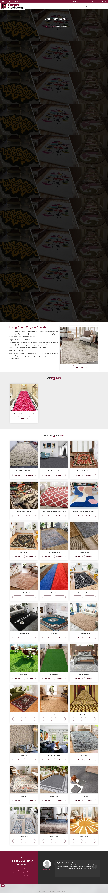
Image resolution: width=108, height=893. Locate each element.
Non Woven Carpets (54, 593)
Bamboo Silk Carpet (54, 552)
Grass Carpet (24, 674)
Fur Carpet (84, 755)
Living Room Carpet (84, 633)
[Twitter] (100, 1)
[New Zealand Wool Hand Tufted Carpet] (54, 495)
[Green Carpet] (54, 658)
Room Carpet (24, 714)
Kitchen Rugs (24, 836)
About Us (70, 6)
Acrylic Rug (54, 633)
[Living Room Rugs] (79, 345)
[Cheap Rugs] (54, 820)
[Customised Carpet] (84, 576)
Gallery (95, 6)
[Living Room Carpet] (84, 617)
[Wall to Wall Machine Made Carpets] (54, 454)
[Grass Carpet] (24, 658)
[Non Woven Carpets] (54, 576)
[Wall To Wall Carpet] (54, 739)
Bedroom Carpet (84, 674)
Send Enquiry (79, 367)
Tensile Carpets (84, 552)
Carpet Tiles (84, 796)
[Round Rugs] (84, 820)
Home (62, 6)
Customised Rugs (24, 633)
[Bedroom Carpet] (84, 658)
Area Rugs (24, 796)
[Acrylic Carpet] (24, 536)
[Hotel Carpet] (84, 698)
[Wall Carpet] (24, 739)
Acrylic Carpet (24, 552)
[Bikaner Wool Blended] (24, 495)
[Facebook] (97, 1)
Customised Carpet (84, 593)
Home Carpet (54, 714)
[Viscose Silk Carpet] (24, 576)
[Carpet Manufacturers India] (12, 6)
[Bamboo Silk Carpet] (54, 536)
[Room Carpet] (24, 698)
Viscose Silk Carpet (24, 593)
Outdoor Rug (54, 796)
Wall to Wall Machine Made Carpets (54, 471)
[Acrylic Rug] (54, 617)
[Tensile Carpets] (84, 536)
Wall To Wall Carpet (54, 755)
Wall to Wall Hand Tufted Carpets (24, 471)
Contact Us (104, 6)
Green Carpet (54, 674)
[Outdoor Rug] (54, 780)
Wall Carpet (24, 755)
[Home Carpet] (54, 698)
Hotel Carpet (84, 714)
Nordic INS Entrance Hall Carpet (24, 413)
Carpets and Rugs (82, 6)
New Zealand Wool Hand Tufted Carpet (54, 511)
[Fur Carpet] (84, 739)
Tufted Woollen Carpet (84, 471)
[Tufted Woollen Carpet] (84, 454)
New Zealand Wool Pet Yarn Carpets (84, 511)
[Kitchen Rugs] (24, 820)
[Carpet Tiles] (84, 780)
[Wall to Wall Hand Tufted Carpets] (24, 454)
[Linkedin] (103, 1)
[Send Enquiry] (3, 885)
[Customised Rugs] (24, 617)
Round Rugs (84, 836)
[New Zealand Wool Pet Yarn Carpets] (84, 495)
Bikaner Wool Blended (24, 511)
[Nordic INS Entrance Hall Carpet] (24, 397)
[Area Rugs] (24, 780)
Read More (17, 475)
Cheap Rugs (54, 836)
